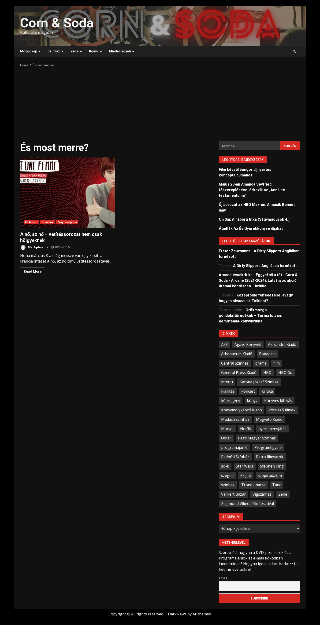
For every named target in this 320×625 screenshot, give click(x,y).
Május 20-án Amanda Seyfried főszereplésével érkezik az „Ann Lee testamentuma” (252, 190)
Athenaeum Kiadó (236, 353)
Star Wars (244, 466)
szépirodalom (270, 475)
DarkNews (177, 614)
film (276, 363)
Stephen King (272, 466)
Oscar (226, 438)
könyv (252, 400)
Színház (54, 51)
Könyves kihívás (278, 400)
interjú (227, 381)
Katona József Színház (259, 381)
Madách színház (235, 419)
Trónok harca (253, 484)
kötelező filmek (282, 410)
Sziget (245, 475)
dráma (261, 363)
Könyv (93, 51)
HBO (267, 372)
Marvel (227, 428)
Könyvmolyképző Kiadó (241, 410)
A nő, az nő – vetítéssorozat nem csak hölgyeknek (67, 192)
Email (223, 578)
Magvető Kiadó (269, 419)
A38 (224, 344)
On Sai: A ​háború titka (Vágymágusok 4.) (254, 219)
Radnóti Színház (235, 456)
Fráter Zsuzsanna (234, 251)
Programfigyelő (268, 447)
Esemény (47, 222)
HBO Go (285, 372)
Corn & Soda (56, 23)
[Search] (294, 51)
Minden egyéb (120, 51)
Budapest (31, 222)
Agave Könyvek (247, 344)
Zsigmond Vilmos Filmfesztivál (247, 503)
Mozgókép (28, 51)
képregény (230, 400)
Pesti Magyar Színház (257, 438)
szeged (227, 475)
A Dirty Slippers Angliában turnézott (265, 265)
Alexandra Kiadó (282, 344)
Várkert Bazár (233, 494)
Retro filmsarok (269, 456)
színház (227, 484)
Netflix (246, 428)
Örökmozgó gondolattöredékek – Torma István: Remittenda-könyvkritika (250, 315)
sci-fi (225, 466)
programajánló (234, 447)
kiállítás (227, 391)
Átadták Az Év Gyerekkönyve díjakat (251, 228)
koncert (248, 391)
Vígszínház (262, 494)
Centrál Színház (235, 363)
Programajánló (67, 222)
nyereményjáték (272, 428)
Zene (74, 51)
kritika (267, 391)
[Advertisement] (160, 102)
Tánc (276, 484)
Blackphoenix (37, 247)
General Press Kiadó (239, 372)
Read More (32, 271)
